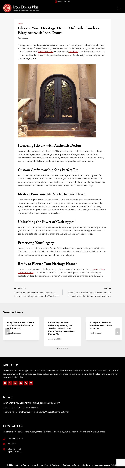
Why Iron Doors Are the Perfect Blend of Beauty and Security (20, 325)
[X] (10, 383)
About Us (18, 377)
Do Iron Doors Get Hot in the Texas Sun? (22, 407)
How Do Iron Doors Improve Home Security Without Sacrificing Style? (36, 412)
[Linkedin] (31, 383)
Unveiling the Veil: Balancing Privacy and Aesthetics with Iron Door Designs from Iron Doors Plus (61, 328)
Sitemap (90, 465)
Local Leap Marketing (109, 465)
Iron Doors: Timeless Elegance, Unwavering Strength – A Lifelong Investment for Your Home (36, 292)
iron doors (73, 51)
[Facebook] (5, 383)
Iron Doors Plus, (45, 51)
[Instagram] (15, 383)
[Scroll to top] (118, 458)
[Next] (117, 331)
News (20, 24)
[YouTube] (21, 383)
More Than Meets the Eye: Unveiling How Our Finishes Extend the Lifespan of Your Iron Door (89, 292)
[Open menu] (119, 7)
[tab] (57, 348)
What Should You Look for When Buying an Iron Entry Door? (31, 403)
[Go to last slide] (7, 331)
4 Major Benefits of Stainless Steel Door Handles (100, 325)
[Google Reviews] (26, 383)
